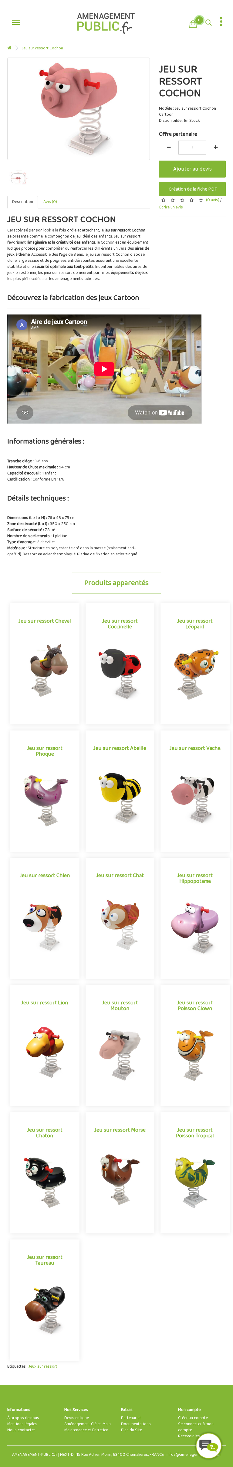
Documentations (136, 1424)
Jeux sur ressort (43, 1366)
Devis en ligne (76, 1418)
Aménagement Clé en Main (87, 1424)
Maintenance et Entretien (86, 1430)
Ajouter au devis (192, 169)
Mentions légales (22, 1424)
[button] (193, 23)
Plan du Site (131, 1430)
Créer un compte (193, 1418)
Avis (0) (50, 202)
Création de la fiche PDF (192, 189)
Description (22, 202)
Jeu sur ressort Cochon (42, 48)
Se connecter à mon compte (196, 1427)
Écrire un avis (171, 207)
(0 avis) (212, 200)
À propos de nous (23, 1418)
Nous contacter (21, 1430)
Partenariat (131, 1418)
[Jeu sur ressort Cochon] (78, 109)
